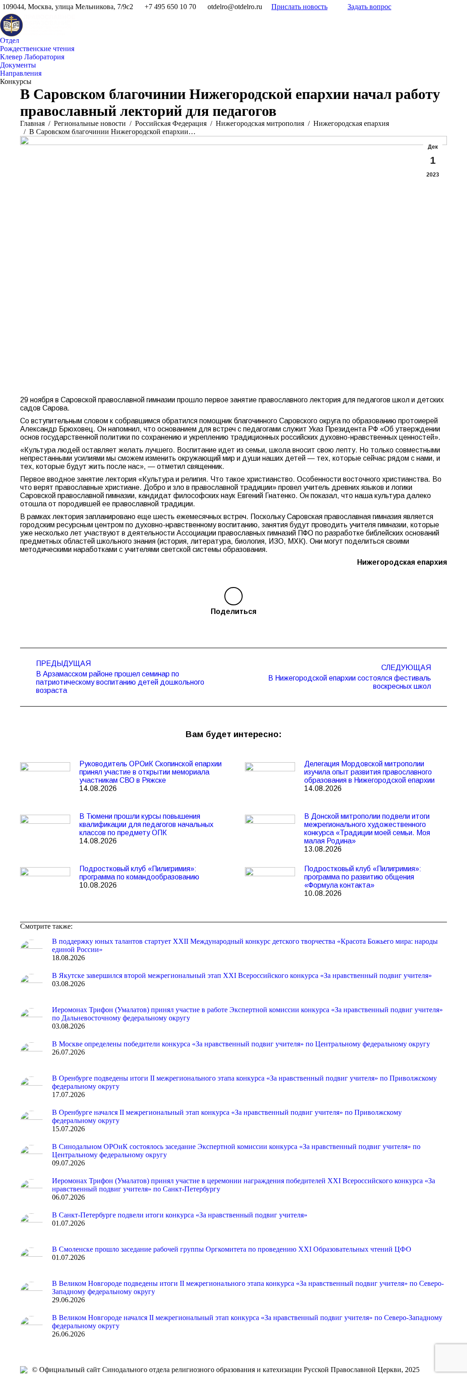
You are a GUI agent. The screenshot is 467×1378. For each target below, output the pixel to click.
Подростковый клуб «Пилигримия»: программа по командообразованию (139, 873)
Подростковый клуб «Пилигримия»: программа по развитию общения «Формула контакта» (362, 877)
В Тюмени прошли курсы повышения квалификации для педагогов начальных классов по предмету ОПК (146, 824)
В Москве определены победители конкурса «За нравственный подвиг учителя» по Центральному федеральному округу (241, 1044)
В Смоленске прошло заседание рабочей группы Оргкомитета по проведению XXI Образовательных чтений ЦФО (231, 1249)
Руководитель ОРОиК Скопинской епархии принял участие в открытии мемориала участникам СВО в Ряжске (150, 772)
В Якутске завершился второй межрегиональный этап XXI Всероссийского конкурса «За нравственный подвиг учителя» (242, 975)
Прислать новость (299, 6)
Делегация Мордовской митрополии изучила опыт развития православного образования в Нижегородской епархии (369, 772)
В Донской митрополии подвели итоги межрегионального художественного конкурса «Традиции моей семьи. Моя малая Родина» (367, 828)
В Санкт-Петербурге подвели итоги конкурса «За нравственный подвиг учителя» (179, 1215)
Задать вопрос (369, 6)
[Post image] (45, 780)
